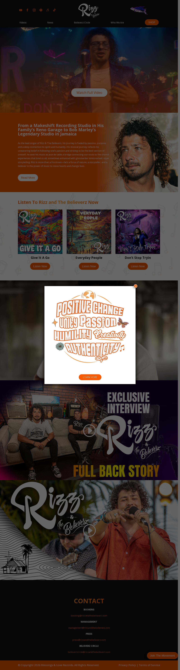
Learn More (90, 377)
